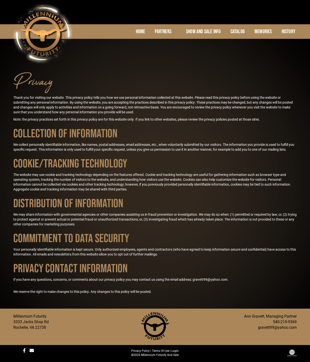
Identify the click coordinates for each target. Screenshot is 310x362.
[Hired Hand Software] (292, 354)
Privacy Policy (140, 351)
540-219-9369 (285, 321)
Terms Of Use (160, 351)
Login (175, 351)
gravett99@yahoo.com (277, 327)
